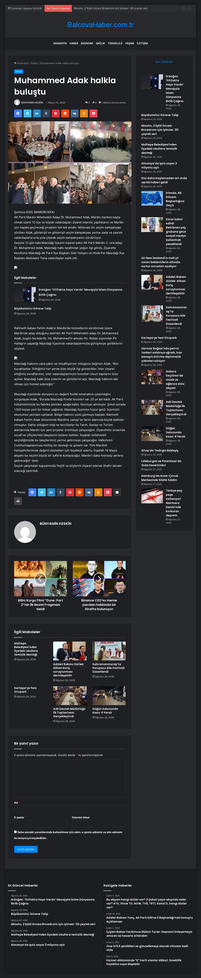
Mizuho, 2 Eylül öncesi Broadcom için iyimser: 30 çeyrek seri (111, 8)
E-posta (20, 817)
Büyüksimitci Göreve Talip (32, 308)
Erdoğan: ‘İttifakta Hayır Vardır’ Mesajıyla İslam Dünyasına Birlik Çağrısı (175, 88)
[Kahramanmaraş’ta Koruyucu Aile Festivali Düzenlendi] (109, 651)
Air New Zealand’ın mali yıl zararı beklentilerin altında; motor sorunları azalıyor (161, 262)
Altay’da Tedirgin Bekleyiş (159, 450)
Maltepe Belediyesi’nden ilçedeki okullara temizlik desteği (26, 649)
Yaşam (129, 43)
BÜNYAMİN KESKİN (32, 102)
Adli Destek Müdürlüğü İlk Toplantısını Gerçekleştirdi (69, 712)
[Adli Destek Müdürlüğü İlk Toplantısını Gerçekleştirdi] (70, 695)
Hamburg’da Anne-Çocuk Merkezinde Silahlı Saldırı (159, 478)
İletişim (142, 43)
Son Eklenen (164, 62)
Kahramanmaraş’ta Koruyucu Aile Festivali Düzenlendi (108, 668)
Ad (17, 802)
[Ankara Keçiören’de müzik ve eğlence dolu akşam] (152, 376)
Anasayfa (60, 43)
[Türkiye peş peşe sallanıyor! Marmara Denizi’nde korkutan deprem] (152, 496)
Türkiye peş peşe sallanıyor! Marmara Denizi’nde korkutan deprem (174, 503)
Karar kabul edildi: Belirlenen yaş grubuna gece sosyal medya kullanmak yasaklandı (176, 231)
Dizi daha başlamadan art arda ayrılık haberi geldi (164, 180)
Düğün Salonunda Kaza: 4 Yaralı (105, 711)
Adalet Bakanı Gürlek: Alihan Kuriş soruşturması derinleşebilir (68, 669)
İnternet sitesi (81, 817)
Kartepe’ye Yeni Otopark (25, 690)
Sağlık (100, 43)
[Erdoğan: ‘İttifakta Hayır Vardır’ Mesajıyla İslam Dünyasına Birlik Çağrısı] (25, 294)
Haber (73, 43)
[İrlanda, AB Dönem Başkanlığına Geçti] (152, 198)
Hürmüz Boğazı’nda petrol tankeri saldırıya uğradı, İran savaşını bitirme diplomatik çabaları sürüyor (161, 354)
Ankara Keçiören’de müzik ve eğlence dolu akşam (175, 379)
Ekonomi (87, 43)
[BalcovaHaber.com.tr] (100, 24)
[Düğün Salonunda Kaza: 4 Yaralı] (109, 695)
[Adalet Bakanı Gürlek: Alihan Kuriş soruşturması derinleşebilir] (70, 651)
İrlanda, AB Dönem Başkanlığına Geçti (175, 199)
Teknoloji (115, 43)
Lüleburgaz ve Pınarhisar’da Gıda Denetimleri (161, 463)
